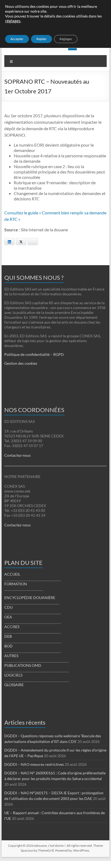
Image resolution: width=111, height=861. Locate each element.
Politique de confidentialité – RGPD (34, 354)
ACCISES (11, 626)
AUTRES (11, 655)
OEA (8, 617)
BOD (8, 646)
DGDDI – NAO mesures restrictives (34, 764)
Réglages (66, 39)
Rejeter (41, 39)
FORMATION (15, 584)
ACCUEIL (12, 574)
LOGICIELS (13, 675)
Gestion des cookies (20, 363)
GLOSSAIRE (14, 684)
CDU (8, 607)
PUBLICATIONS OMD (22, 665)
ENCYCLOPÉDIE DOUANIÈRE (29, 597)
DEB (8, 636)
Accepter (17, 39)
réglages (12, 21)
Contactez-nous (17, 455)
